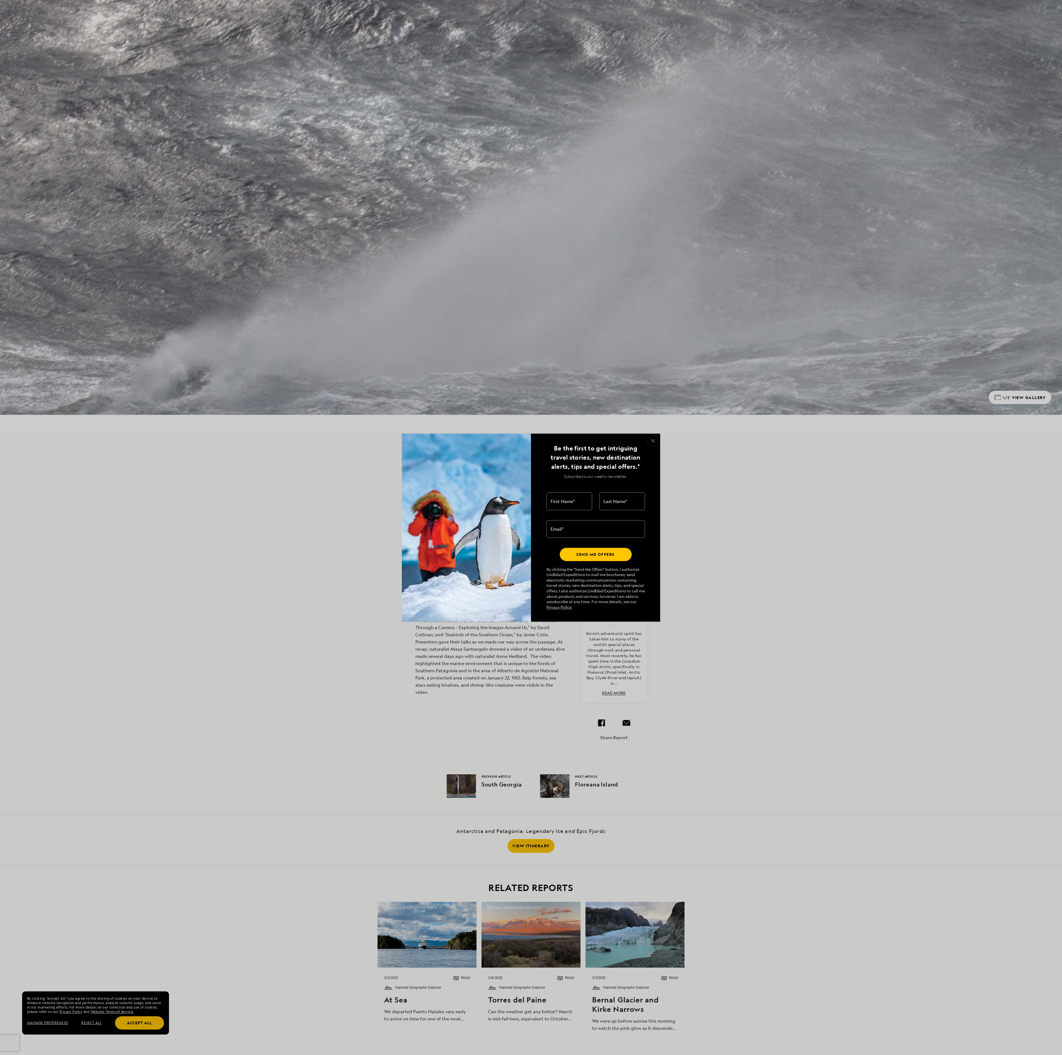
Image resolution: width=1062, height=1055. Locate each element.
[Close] (652, 440)
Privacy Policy (558, 607)
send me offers (595, 554)
